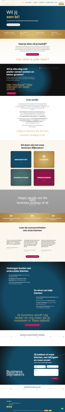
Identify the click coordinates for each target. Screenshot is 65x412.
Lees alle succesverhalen (32, 256)
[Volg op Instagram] (11, 407)
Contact (61, 4)
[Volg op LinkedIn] (7, 407)
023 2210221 (11, 404)
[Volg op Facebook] (9, 407)
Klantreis (35, 2)
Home (23, 2)
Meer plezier (54, 32)
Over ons (61, 2)
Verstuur (55, 378)
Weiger (50, 410)
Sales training (28, 2)
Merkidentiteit (42, 2)
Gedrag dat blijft (40, 32)
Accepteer (46, 410)
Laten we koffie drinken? (32, 54)
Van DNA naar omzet (9, 32)
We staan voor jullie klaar (13, 24)
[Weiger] (63, 410)
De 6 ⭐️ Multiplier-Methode (24, 33)
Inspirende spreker (49, 2)
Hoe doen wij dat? (11, 93)
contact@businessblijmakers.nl (14, 403)
